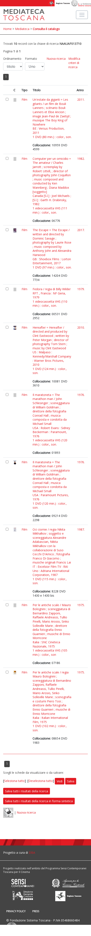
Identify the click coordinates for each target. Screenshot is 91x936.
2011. (81, 100)
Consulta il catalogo (46, 29)
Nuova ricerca (56, 59)
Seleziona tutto (14, 781)
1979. (81, 289)
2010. (81, 327)
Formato (31, 59)
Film (24, 100)
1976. (81, 395)
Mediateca (22, 29)
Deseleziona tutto (40, 781)
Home (7, 29)
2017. (81, 230)
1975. (81, 605)
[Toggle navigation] (82, 15)
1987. (81, 529)
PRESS (35, 911)
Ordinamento (12, 59)
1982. (81, 159)
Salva (70, 781)
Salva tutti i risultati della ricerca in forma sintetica (39, 801)
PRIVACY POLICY (16, 911)
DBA (32, 853)
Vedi (59, 781)
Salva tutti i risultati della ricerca (26, 791)
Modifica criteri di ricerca (74, 63)
